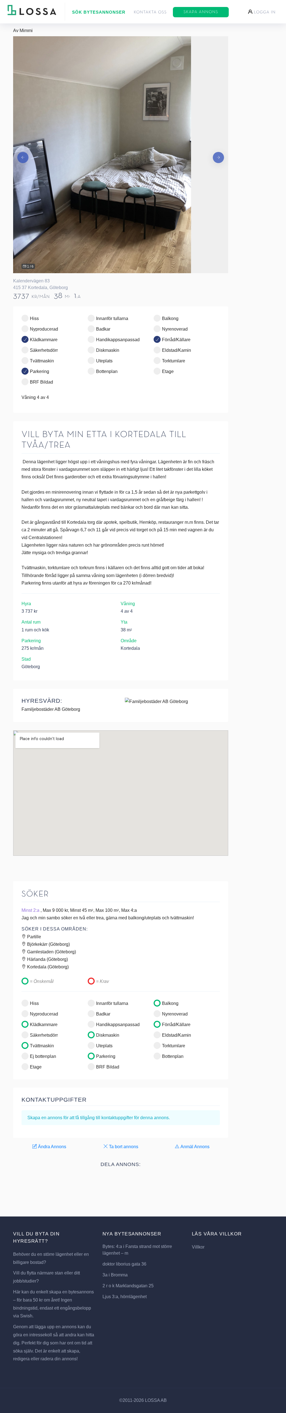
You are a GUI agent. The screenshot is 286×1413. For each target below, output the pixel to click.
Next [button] (218, 154)
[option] (120, 154)
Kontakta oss (150, 12)
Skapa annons (200, 12)
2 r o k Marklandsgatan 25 (128, 1285)
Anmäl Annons (194, 1146)
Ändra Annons (51, 1146)
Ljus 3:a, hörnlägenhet (125, 1296)
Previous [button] (22, 154)
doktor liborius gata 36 (124, 1264)
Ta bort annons (123, 1146)
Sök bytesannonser (98, 12)
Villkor (198, 1247)
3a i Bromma (115, 1275)
